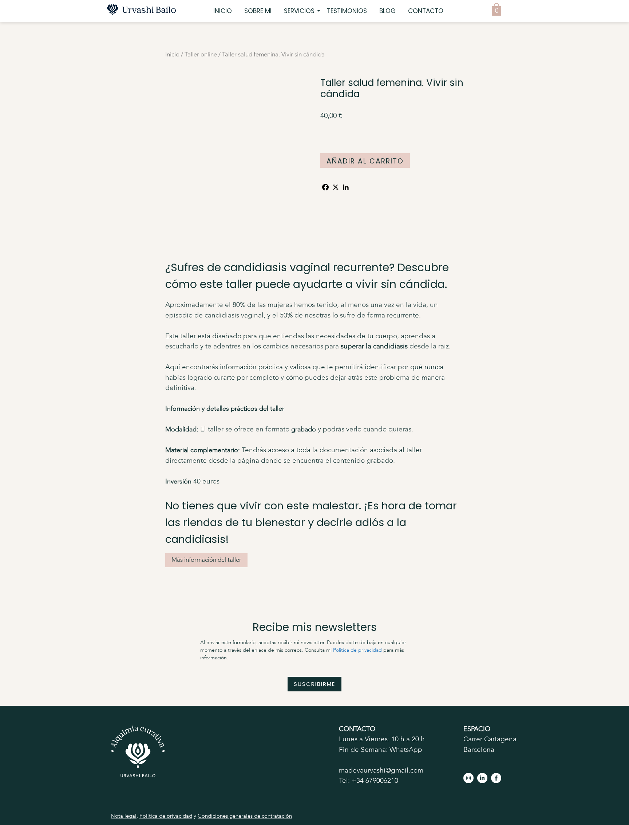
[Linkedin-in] (482, 778)
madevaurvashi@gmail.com (381, 770)
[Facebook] (325, 187)
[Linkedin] (345, 187)
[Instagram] (468, 778)
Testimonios (347, 11)
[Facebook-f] (496, 778)
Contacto (425, 11)
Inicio (222, 11)
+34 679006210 (375, 781)
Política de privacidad (357, 650)
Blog (387, 11)
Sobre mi (258, 11)
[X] (335, 187)
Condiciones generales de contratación (245, 816)
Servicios (299, 11)
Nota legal (124, 816)
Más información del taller (206, 560)
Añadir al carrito (365, 161)
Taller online (201, 55)
